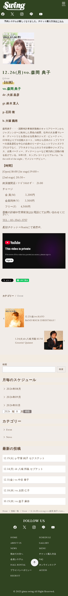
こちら (60, 21)
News (9, 437)
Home (5, 511)
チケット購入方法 (47, 554)
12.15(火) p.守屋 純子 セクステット (24, 458)
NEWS (13, 548)
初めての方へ (16, 554)
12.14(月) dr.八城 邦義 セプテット (23, 469)
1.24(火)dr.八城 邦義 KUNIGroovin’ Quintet (29, 340)
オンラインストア (47, 564)
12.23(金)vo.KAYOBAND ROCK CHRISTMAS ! (40, 318)
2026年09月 (13, 397)
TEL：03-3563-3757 (15, 220)
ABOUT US (15, 543)
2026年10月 (13, 405)
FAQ (41, 559)
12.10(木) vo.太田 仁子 (17, 490)
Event (7, 78)
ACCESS (43, 570)
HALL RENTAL (18, 564)
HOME (13, 537)
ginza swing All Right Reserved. (38, 591)
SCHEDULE (45, 537)
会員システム (16, 559)
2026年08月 (13, 388)
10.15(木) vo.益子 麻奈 (17, 501)
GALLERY (44, 543)
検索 (5, 364)
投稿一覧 (15, 511)
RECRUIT (15, 575)
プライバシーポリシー (21, 570)
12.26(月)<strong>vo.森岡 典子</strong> (49, 511)
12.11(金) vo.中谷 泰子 (16, 479)
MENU (42, 548)
